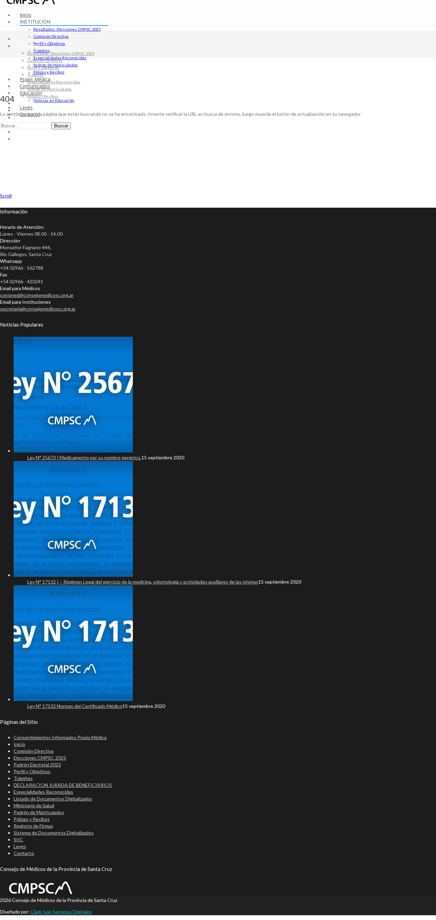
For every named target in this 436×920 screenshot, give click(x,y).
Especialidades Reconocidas (53, 82)
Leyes (19, 132)
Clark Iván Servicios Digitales (61, 912)
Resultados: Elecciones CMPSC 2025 (66, 29)
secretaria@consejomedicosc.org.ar (38, 309)
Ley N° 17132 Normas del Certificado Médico (74, 706)
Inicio (25, 15)
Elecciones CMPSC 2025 (40, 758)
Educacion (23, 117)
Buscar (61, 125)
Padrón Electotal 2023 (37, 764)
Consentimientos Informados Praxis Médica (60, 737)
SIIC (18, 839)
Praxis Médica (27, 103)
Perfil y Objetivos (49, 43)
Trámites (35, 75)
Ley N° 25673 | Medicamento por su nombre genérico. (84, 457)
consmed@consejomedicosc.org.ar (37, 295)
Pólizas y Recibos (48, 72)
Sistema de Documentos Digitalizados (54, 833)
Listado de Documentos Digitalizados (53, 799)
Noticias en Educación (53, 100)
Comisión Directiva (50, 36)
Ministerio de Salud (34, 805)
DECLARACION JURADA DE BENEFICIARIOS (63, 785)
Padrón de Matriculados (49, 89)
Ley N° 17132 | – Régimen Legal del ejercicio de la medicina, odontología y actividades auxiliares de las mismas (142, 582)
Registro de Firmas (33, 826)
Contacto (22, 139)
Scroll (6, 196)
